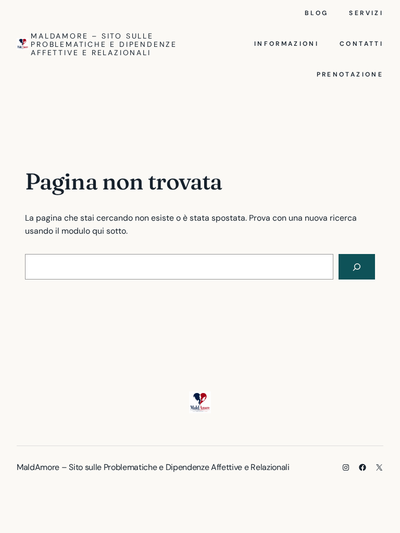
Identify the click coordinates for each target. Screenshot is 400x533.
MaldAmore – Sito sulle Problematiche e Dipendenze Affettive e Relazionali (104, 44)
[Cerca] (357, 267)
